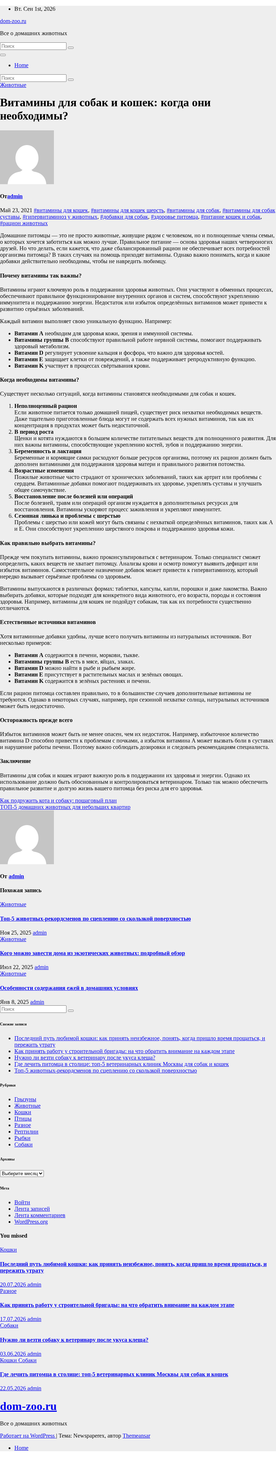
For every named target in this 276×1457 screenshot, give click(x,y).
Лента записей (32, 1209)
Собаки (23, 1144)
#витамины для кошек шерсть (127, 210)
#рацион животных (24, 223)
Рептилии (26, 1131)
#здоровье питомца (174, 217)
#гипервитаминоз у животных (60, 217)
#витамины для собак (193, 210)
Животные (13, 85)
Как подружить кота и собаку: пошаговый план (58, 800)
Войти (22, 1202)
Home (21, 65)
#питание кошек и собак (231, 217)
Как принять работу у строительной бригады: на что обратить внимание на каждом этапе (124, 1051)
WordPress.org (31, 1222)
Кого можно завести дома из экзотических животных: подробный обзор (92, 953)
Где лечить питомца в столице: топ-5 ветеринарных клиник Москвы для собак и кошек (121, 1064)
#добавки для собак (124, 217)
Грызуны (25, 1099)
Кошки (22, 1112)
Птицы (23, 1119)
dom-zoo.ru (13, 21)
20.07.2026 (13, 1284)
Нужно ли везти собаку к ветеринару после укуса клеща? (84, 1058)
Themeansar (136, 1436)
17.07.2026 (13, 1319)
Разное (22, 1125)
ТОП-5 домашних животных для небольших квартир (65, 807)
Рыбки (22, 1138)
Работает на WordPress (28, 1436)
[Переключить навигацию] (3, 55)
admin (15, 196)
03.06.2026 (13, 1354)
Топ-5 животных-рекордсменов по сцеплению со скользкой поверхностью (95, 919)
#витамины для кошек (61, 210)
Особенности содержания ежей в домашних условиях (69, 988)
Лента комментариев (39, 1215)
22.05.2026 (13, 1388)
